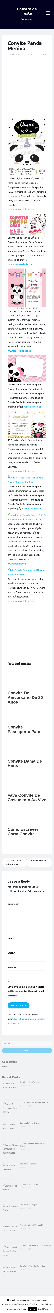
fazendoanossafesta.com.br (22, 264)
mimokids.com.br (32, 406)
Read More (43, 1309)
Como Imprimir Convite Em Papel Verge (35, 1245)
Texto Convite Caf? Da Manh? (31, 1225)
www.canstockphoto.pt (19, 351)
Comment (14, 904)
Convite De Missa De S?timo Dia (32, 1266)
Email (11, 953)
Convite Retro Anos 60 (29, 1184)
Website (12, 967)
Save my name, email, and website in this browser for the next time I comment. (26, 991)
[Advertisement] (27, 87)
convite (43, 54)
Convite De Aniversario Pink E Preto (34, 1102)
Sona (30, 54)
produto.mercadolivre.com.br (22, 209)
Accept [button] (32, 1309)
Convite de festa (27, 11)
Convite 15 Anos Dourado (30, 1082)
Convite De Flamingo (28, 1164)
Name (12, 938)
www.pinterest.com (17, 563)
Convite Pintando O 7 (39, 862)
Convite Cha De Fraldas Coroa (13, 862)
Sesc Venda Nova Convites (30, 1123)
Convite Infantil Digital (29, 1205)
